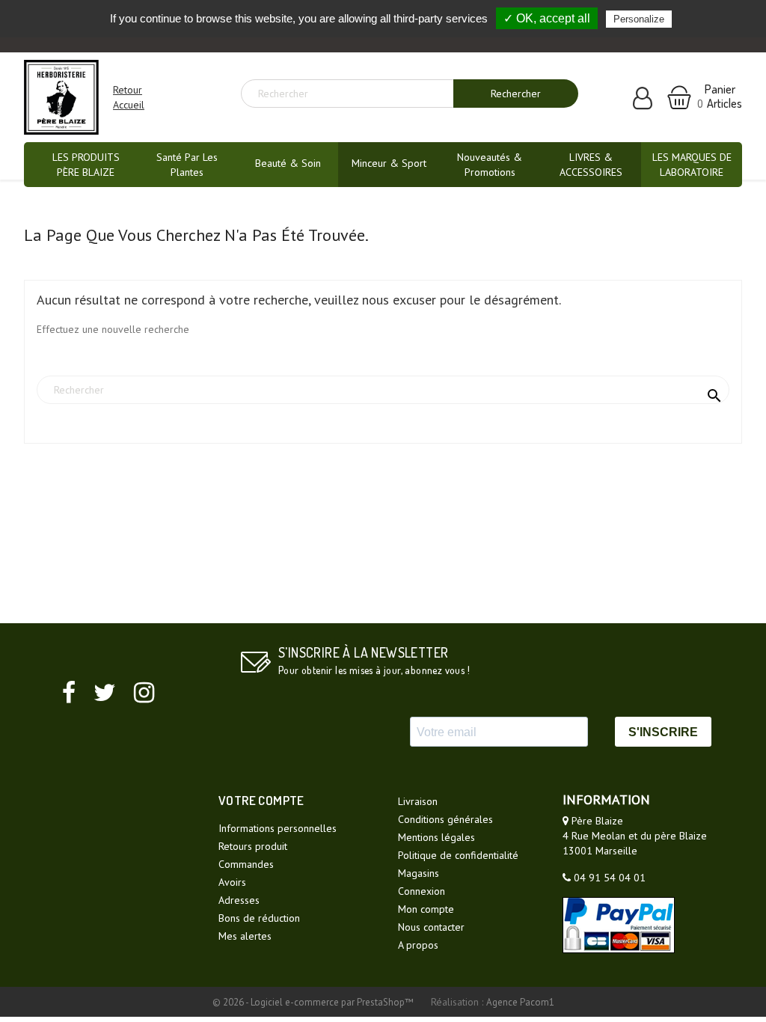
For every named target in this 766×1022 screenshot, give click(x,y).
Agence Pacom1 (520, 1002)
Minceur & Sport (389, 163)
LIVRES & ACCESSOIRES (591, 164)
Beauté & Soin (288, 163)
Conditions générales (445, 819)
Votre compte (261, 800)
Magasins (418, 873)
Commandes (246, 864)
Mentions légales (436, 837)
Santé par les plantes (187, 164)
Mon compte (426, 909)
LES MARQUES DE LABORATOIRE (692, 164)
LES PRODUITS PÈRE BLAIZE (86, 164)
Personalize (638, 19)
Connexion (421, 891)
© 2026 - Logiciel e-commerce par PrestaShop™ (314, 1002)
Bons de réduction (259, 918)
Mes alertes (245, 936)
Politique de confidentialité (458, 855)
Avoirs (232, 882)
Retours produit (252, 846)
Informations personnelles (277, 828)
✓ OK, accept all (546, 18)
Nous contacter (431, 927)
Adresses (239, 900)
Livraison (418, 801)
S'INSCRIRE (663, 732)
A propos (418, 945)
